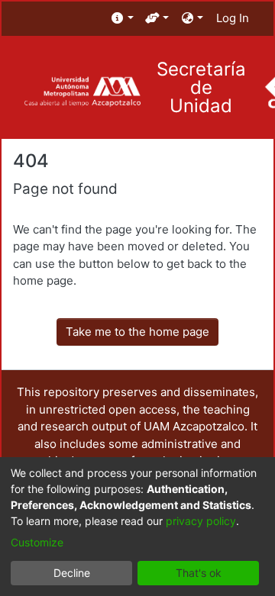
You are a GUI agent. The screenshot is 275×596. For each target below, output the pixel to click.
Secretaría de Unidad (201, 87)
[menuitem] (122, 18)
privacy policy (201, 520)
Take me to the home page (137, 331)
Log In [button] (233, 18)
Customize (37, 542)
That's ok (199, 572)
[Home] (82, 92)
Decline (71, 572)
